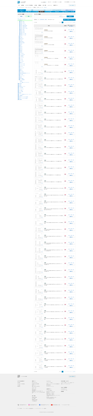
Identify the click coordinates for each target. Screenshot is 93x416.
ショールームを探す (49, 382)
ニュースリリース (63, 390)
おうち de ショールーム (50, 386)
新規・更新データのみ (51, 19)
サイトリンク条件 (25, 408)
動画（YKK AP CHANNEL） (36, 386)
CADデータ (33, 387)
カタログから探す (35, 11)
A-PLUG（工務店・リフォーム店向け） (67, 382)
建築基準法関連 (34, 397)
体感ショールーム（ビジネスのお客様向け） (53, 383)
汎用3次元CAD (66, 11)
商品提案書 (33, 389)
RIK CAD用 (72, 11)
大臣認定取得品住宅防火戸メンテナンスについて (53, 396)
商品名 (21, 16)
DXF (73, 29)
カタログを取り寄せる (49, 398)
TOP (19, 5)
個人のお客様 (72, 5)
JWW (71, 29)
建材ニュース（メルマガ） (65, 383)
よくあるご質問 (48, 390)
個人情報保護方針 (31, 408)
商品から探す (29, 11)
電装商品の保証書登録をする (50, 397)
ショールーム (50, 5)
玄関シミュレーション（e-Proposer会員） (38, 392)
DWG (69, 29)
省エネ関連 (33, 398)
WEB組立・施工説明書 (35, 383)
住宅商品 (22, 5)
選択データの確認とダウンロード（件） (69, 19)
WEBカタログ (34, 382)
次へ (73, 22)
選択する (71, 31)
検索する (70, 16)
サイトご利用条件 (19, 408)
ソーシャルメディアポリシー (38, 408)
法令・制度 (44, 5)
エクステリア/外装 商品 (29, 5)
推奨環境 (45, 408)
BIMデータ (33, 388)
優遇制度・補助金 (34, 399)
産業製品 (39, 5)
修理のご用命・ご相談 (49, 394)
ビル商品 (35, 5)
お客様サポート (55, 5)
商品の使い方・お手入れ (50, 391)
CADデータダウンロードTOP (22, 11)
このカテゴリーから (63, 16)
